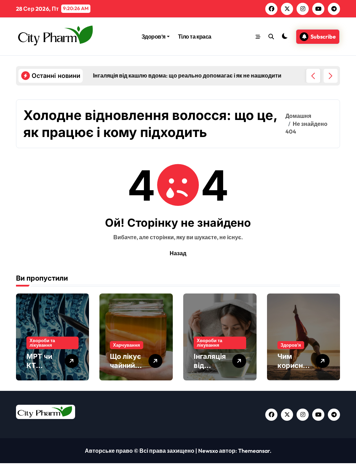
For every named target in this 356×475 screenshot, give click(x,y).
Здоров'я (291, 345)
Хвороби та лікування (42, 343)
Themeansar (254, 450)
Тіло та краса (194, 36)
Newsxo (208, 450)
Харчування (126, 345)
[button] (331, 76)
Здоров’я (153, 36)
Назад (178, 253)
